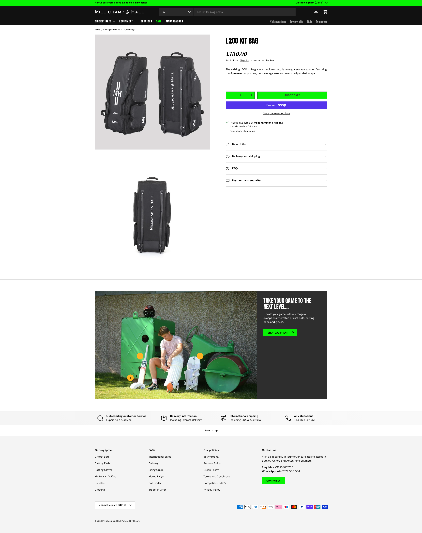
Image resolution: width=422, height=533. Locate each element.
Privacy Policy (211, 489)
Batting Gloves (103, 470)
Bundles (100, 483)
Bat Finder (155, 483)
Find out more (303, 460)
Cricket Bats (103, 21)
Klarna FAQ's (156, 476)
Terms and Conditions (216, 476)
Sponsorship (296, 21)
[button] (325, 12)
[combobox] (227, 12)
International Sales (160, 456)
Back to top (211, 430)
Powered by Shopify (130, 521)
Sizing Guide (156, 470)
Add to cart (292, 95)
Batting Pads (102, 463)
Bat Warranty (211, 456)
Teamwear (321, 21)
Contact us (273, 480)
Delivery (154, 463)
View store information (242, 130)
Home (97, 29)
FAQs (309, 21)
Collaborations (278, 21)
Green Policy (211, 470)
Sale (159, 21)
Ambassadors (174, 21)
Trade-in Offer (157, 489)
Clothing (100, 489)
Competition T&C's (214, 483)
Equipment (126, 21)
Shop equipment (278, 332)
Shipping (244, 60)
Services (146, 21)
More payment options (276, 113)
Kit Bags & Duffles (111, 29)
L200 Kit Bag (129, 29)
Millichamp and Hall (111, 521)
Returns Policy (212, 463)
